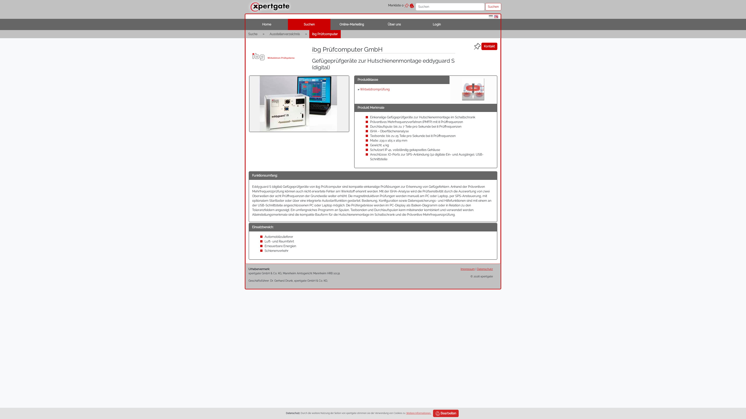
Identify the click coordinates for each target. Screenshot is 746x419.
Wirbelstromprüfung (375, 89)
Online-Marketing (352, 24)
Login (437, 24)
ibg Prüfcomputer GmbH (347, 49)
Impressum (468, 269)
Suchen (309, 24)
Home (266, 24)
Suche (252, 34)
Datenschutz (485, 269)
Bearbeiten (448, 413)
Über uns (394, 24)
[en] (496, 16)
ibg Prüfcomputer (325, 34)
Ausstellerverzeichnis (285, 34)
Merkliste (396, 5)
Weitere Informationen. (418, 413)
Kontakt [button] (489, 46)
